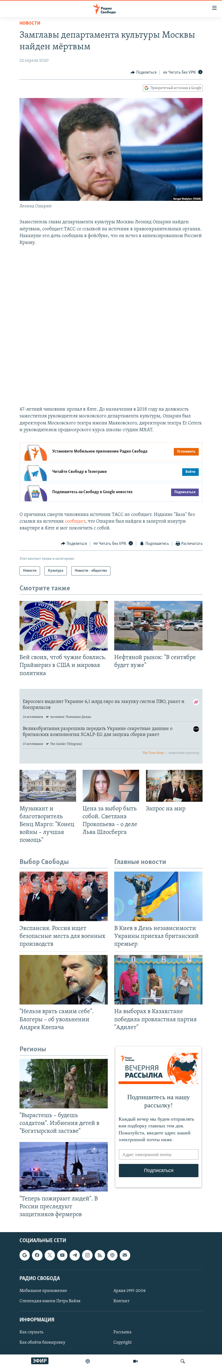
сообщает (75, 521)
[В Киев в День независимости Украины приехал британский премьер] (158, 896)
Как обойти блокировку (42, 1343)
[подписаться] (125, 1255)
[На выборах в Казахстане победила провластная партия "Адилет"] (158, 979)
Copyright (122, 1343)
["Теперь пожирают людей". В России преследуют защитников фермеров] (63, 1167)
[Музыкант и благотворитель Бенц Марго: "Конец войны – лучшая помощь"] (47, 786)
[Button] (143, 72)
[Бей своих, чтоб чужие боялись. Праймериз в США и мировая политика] (63, 625)
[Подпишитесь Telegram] (75, 1255)
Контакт (121, 1301)
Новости (29, 23)
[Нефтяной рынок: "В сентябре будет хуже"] (158, 625)
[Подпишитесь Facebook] (37, 1255)
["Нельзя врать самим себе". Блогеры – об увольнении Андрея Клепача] (63, 979)
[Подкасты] (112, 1255)
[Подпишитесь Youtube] (62, 1255)
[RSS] (100, 1255)
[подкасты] (88, 1361)
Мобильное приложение (43, 1291)
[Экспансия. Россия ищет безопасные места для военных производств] (63, 896)
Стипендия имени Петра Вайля (49, 1301)
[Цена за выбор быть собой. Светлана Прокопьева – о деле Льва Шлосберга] (111, 786)
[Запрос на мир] (174, 786)
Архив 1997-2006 (129, 1291)
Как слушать (31, 1332)
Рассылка (122, 1332)
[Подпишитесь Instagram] (87, 1255)
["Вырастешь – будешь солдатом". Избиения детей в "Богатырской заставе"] (63, 1083)
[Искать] (183, 1361)
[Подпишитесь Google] (24, 1255)
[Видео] (135, 1361)
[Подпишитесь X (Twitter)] (50, 1255)
